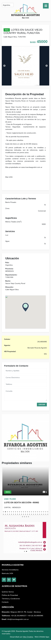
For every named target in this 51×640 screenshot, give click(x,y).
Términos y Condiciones (11, 599)
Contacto (5, 602)
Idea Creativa (28, 637)
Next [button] (46, 66)
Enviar (42, 404)
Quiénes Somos (8, 592)
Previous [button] (4, 66)
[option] (25, 65)
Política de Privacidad (10, 595)
